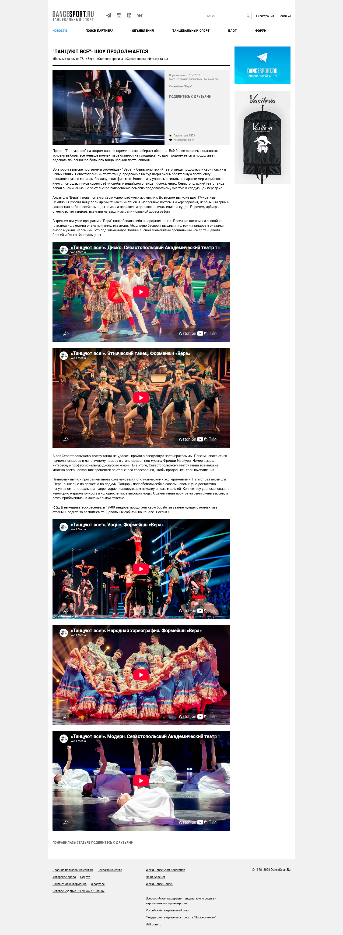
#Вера (90, 59)
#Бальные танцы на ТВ (68, 59)
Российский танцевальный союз (167, 910)
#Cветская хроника (110, 59)
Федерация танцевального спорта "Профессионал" (181, 917)
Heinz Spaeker (155, 877)
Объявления (143, 31)
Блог (232, 31)
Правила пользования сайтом (72, 870)
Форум (260, 31)
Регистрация (265, 16)
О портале (98, 884)
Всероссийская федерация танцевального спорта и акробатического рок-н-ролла (181, 900)
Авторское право (64, 877)
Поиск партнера (99, 31)
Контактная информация (69, 884)
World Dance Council (159, 884)
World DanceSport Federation (165, 870)
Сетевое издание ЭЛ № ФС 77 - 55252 (78, 891)
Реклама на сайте (110, 870)
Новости (59, 31)
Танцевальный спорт (191, 31)
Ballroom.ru (153, 924)
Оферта (85, 877)
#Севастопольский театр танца (146, 59)
